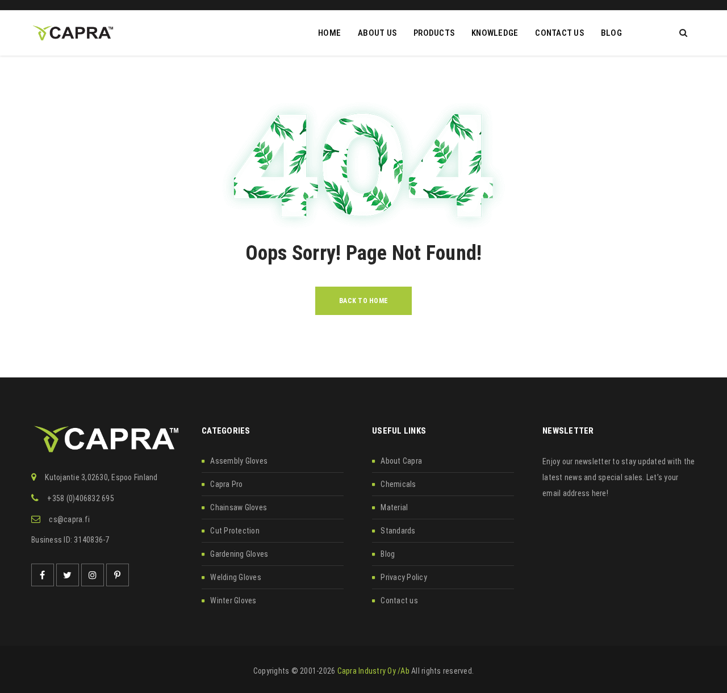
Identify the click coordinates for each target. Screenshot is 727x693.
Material (394, 507)
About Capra (401, 460)
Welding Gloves (235, 577)
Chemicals (398, 484)
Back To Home (363, 301)
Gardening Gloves (239, 553)
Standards (398, 530)
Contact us (399, 600)
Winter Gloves (233, 600)
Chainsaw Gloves (238, 507)
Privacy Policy (404, 577)
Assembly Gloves (239, 460)
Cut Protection (235, 530)
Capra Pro (226, 484)
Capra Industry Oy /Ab (373, 670)
